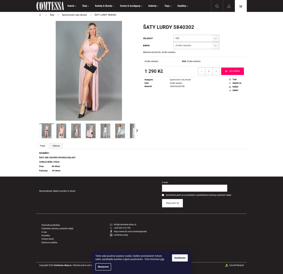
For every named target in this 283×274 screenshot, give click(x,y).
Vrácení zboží (47, 239)
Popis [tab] (42, 146)
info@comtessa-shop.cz (125, 224)
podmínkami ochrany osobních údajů (214, 195)
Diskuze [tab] (56, 146)
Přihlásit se (172, 203)
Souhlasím (180, 257)
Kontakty (45, 235)
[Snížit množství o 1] (201, 71)
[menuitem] (71, 6)
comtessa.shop (121, 235)
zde (162, 259)
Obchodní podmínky (50, 225)
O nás (44, 232)
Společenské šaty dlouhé (180, 80)
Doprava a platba (49, 242)
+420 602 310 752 (122, 228)
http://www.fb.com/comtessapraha (130, 231)
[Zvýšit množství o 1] (216, 71)
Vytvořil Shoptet (236, 265)
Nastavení (103, 266)
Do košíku (234, 71)
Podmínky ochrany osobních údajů (57, 228)
